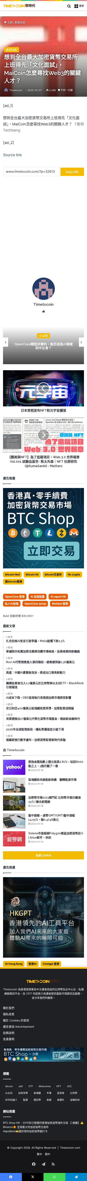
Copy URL (72, 171)
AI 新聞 (43, 335)
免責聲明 (8, 1039)
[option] (43, 342)
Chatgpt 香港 (51, 963)
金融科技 (75, 1099)
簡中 (47, 1154)
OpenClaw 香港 (14, 596)
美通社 (60, 1099)
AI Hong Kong (13, 963)
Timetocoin (15, 90)
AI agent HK (58, 596)
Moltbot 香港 (60, 603)
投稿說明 (8, 1032)
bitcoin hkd (12, 574)
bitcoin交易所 (53, 574)
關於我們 (8, 1008)
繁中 (39, 1154)
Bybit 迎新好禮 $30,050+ (18, 615)
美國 (49, 1099)
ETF (31, 1086)
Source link (12, 155)
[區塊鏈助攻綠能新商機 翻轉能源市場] (14, 785)
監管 (25, 1099)
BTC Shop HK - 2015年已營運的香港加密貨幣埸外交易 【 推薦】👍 (43, 1122)
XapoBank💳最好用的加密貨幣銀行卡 (25, 1131)
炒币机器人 (11, 1099)
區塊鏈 (37, 1093)
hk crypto (74, 574)
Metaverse (45, 1086)
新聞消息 (20, 22)
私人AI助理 (11, 603)
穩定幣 (37, 1099)
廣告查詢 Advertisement (19, 1026)
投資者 (60, 1093)
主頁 (9, 22)
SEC (69, 1086)
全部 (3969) (44, 855)
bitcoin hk (32, 574)
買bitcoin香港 (13, 581)
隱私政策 (8, 1014)
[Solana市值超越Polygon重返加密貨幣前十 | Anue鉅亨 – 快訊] (14, 838)
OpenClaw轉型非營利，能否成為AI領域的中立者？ (43, 346)
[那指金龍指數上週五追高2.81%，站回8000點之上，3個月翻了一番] (14, 767)
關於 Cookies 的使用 (16, 1020)
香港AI (33, 963)
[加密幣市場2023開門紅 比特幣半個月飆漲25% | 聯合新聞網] (14, 803)
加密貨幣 (23, 1093)
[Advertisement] (43, 228)
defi (21, 1086)
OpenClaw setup (35, 603)
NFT (58, 1086)
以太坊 (9, 1093)
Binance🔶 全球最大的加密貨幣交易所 (26, 1127)
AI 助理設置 (38, 596)
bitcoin (9, 1086)
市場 (49, 1093)
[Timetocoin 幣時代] (19, 5)
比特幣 (73, 1093)
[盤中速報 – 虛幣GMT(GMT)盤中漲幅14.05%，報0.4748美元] (14, 820)
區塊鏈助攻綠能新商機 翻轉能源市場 (52, 779)
